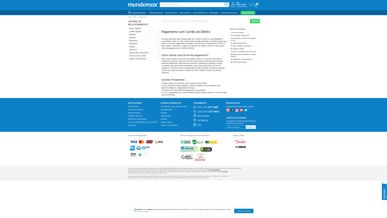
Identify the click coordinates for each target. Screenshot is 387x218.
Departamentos (139, 13)
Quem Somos (133, 106)
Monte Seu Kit (171, 13)
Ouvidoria (132, 125)
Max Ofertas (248, 13)
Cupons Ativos (166, 122)
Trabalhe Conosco (135, 116)
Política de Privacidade (137, 119)
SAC (199, 125)
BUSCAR (255, 21)
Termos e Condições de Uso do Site (142, 122)
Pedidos (164, 119)
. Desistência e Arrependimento (241, 59)
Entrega (164, 113)
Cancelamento (166, 110)
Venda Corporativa (229, 13)
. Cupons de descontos (239, 43)
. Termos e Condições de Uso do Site (243, 51)
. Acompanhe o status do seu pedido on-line (243, 39)
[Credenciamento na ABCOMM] (211, 143)
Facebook (202, 120)
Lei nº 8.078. (224, 171)
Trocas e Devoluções (169, 125)
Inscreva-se (251, 127)
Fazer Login (241, 4)
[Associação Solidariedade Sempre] (200, 158)
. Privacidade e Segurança (240, 35)
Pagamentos (166, 116)
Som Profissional (200, 13)
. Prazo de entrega (237, 32)
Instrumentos (185, 13)
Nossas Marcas (134, 113)
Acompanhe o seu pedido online (174, 106)
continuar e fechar (244, 211)
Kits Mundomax (156, 13)
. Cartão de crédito (237, 49)
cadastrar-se (242, 6)
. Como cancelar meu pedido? (241, 46)
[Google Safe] (198, 143)
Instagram (203, 116)
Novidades (213, 13)
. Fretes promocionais (238, 62)
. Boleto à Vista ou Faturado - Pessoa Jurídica (243, 55)
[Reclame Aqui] (189, 150)
